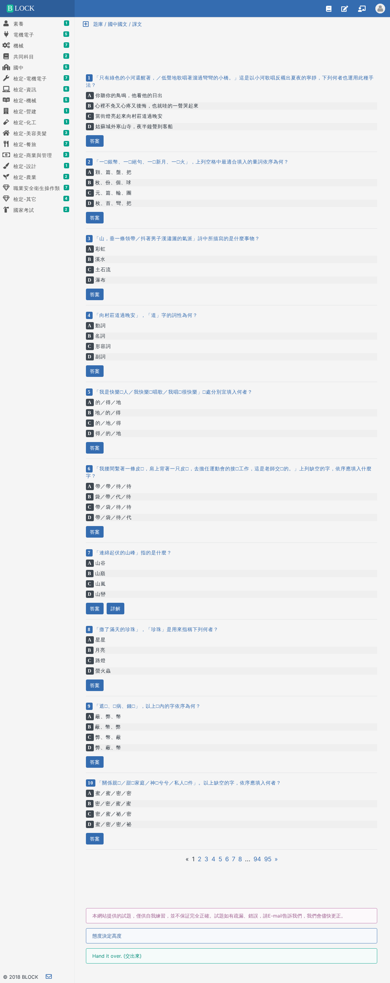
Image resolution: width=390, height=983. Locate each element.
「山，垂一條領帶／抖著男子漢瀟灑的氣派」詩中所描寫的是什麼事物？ (176, 238)
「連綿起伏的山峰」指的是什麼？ (132, 552)
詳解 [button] (115, 609)
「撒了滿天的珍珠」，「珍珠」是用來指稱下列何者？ (155, 629)
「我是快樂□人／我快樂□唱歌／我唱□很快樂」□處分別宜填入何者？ (173, 392)
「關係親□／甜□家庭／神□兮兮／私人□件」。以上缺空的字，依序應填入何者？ (188, 782)
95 (267, 859)
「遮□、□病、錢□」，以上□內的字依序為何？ (147, 706)
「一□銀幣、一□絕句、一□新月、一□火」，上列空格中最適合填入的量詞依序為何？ (191, 161)
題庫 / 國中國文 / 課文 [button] (115, 24)
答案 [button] (95, 141)
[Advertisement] (231, 45)
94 (257, 859)
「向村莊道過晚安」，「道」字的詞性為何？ (145, 315)
